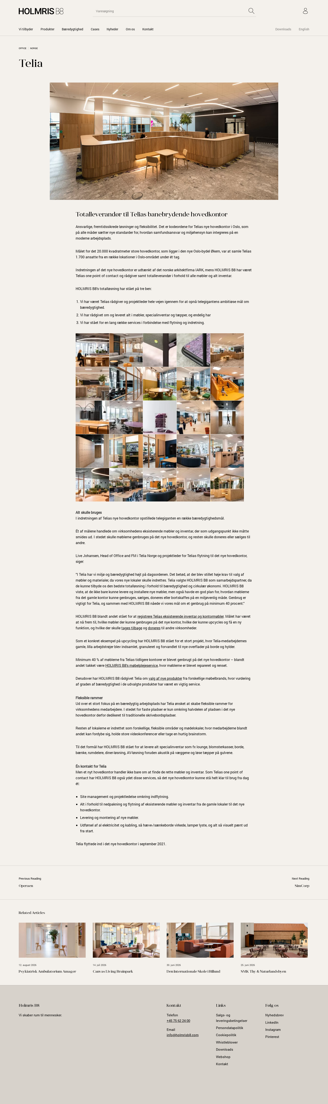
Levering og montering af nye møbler (109, 817)
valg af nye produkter (165, 678)
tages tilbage (131, 628)
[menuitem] (26, 29)
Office (22, 48)
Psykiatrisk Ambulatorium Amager (47, 972)
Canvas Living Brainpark (113, 972)
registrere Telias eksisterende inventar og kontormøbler (180, 616)
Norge (34, 48)
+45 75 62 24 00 (178, 1020)
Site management (94, 796)
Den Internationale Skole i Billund (193, 972)
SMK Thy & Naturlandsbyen (263, 972)
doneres (154, 628)
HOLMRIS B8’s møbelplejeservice (131, 665)
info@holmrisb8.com (183, 1035)
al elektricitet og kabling (118, 825)
